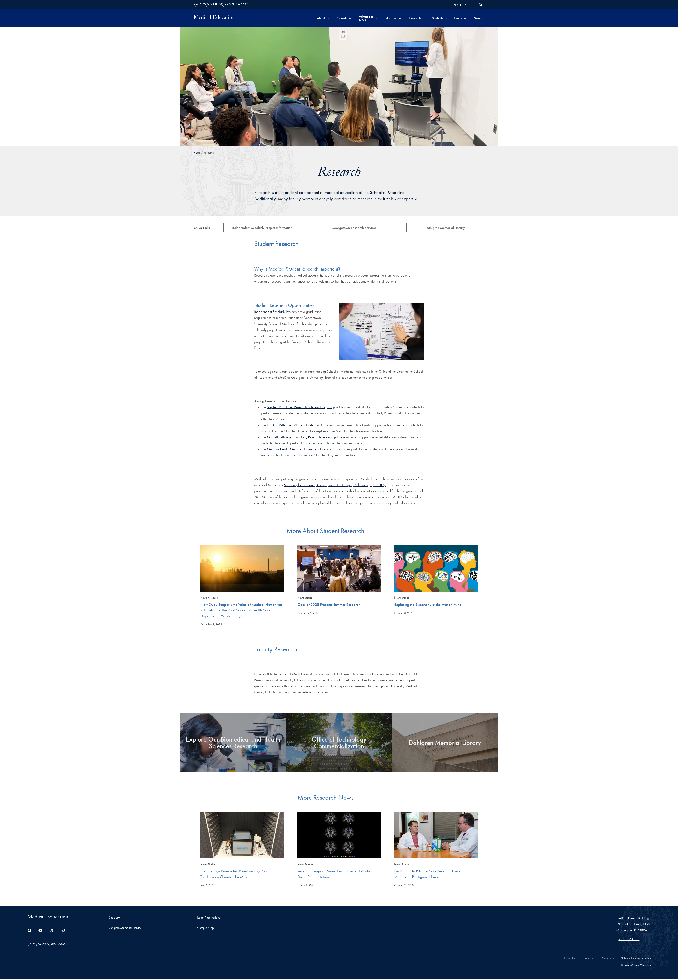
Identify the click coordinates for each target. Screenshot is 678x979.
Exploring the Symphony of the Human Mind (428, 604)
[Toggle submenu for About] (327, 18)
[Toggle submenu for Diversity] (350, 18)
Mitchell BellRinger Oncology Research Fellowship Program (308, 437)
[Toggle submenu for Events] (465, 18)
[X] (52, 930)
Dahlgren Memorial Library (445, 227)
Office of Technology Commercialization (339, 742)
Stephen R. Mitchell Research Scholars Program (299, 407)
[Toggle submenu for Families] (464, 4)
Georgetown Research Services (354, 227)
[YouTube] (40, 930)
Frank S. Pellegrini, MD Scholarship (291, 425)
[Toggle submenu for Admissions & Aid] (375, 18)
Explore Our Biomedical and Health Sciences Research (233, 742)
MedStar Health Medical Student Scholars (296, 449)
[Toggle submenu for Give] (482, 18)
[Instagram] (63, 930)
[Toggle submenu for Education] (400, 18)
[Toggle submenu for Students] (445, 18)
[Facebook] (29, 930)
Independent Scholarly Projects (275, 311)
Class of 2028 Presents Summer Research (328, 604)
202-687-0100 (628, 939)
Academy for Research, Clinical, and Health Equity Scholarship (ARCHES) (335, 485)
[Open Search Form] (480, 4)
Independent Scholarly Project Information (262, 227)
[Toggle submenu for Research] (423, 18)
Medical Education (214, 18)
